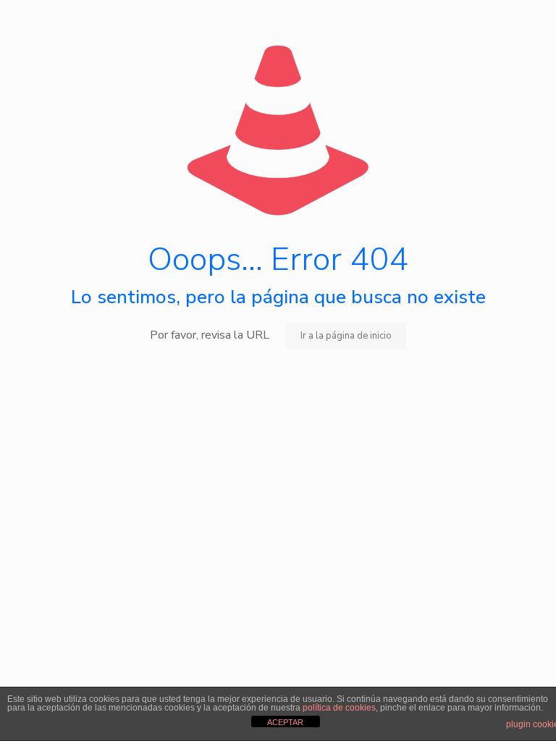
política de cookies (339, 708)
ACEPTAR (285, 722)
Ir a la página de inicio (346, 335)
